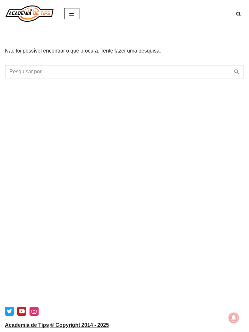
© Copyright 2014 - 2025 (79, 325)
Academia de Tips (27, 325)
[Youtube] (21, 311)
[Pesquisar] (238, 13)
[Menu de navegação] (71, 13)
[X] (9, 311)
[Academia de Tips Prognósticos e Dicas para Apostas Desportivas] (29, 14)
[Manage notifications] (234, 318)
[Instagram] (34, 311)
